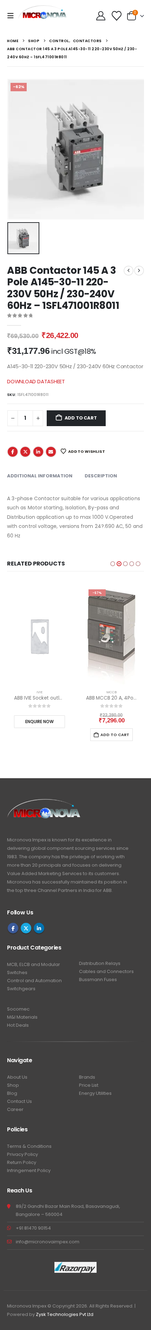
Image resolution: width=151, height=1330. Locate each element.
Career (15, 1109)
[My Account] (100, 15)
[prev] (128, 271)
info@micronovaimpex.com (47, 1241)
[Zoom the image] (44, 803)
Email (51, 451)
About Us (17, 1077)
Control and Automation (34, 980)
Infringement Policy (29, 1170)
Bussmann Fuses (98, 979)
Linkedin (39, 928)
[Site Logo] (42, 15)
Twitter (25, 451)
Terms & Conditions (29, 1146)
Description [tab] (101, 475)
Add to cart (81, 418)
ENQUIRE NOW (39, 721)
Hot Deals (18, 1025)
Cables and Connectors (106, 971)
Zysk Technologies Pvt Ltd (64, 1314)
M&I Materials (22, 1017)
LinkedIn (38, 451)
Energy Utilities (95, 1093)
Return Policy (21, 1162)
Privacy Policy (22, 1154)
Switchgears (21, 988)
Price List (88, 1085)
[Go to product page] (39, 635)
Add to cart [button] (114, 734)
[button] (12, 16)
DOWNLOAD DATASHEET (36, 381)
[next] (139, 271)
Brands (87, 1077)
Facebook (12, 451)
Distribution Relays (99, 963)
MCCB (111, 692)
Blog (12, 1093)
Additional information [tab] (39, 475)
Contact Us (19, 1101)
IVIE (39, 692)
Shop (13, 1085)
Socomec (18, 1009)
